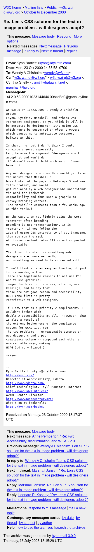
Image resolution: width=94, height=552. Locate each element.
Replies (71, 51)
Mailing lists (34, 7)
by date (68, 518)
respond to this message (47, 508)
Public (52, 7)
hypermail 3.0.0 (64, 536)
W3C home (12, 7)
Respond (64, 36)
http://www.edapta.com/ (25, 383)
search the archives (70, 527)
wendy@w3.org (56, 73)
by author (45, 523)
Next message (50, 46)
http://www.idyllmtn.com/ (27, 391)
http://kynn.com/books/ (25, 406)
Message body (43, 36)
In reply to (31, 51)
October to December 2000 (45, 12)
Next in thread (52, 51)
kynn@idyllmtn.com (54, 63)
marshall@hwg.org (20, 87)
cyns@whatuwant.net (48, 82)
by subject (27, 523)
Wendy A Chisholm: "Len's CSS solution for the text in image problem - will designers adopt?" (48, 451)
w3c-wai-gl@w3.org (65, 77)
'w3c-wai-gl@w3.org (29, 77)
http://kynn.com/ (20, 375)
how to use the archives (34, 527)
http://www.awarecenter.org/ (29, 399)
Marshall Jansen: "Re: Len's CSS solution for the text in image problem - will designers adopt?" (47, 475)
